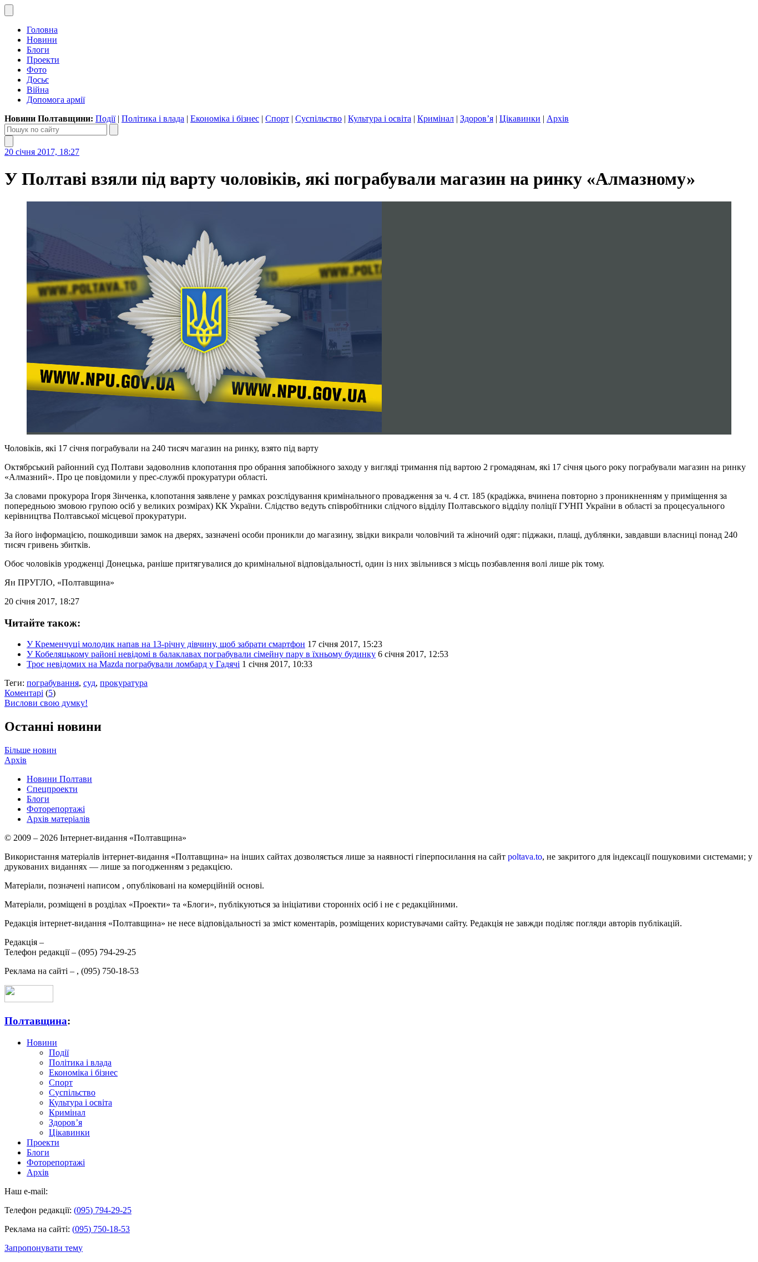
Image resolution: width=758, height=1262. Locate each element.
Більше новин (30, 750)
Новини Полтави (59, 779)
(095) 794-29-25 (103, 1210)
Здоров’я (476, 118)
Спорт (277, 118)
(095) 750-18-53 (101, 1229)
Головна (42, 29)
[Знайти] (113, 129)
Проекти (43, 59)
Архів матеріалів (58, 819)
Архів (558, 118)
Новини (42, 39)
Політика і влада (153, 118)
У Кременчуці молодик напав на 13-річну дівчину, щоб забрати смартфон (166, 644)
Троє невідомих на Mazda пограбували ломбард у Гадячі (133, 664)
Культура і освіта (379, 118)
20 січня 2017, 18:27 (41, 152)
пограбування (53, 683)
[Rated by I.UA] (28, 999)
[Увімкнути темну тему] (8, 10)
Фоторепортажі (56, 809)
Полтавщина (35, 1021)
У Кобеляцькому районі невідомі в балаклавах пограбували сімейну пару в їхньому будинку (201, 654)
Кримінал (435, 118)
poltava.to (525, 856)
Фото (37, 69)
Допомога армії (56, 99)
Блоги (38, 49)
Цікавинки (519, 118)
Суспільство (318, 118)
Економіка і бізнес (224, 118)
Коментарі (23, 693)
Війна (38, 89)
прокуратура (124, 683)
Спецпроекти (52, 789)
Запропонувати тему (43, 1248)
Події (105, 118)
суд (89, 683)
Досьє (38, 79)
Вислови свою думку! (46, 703)
